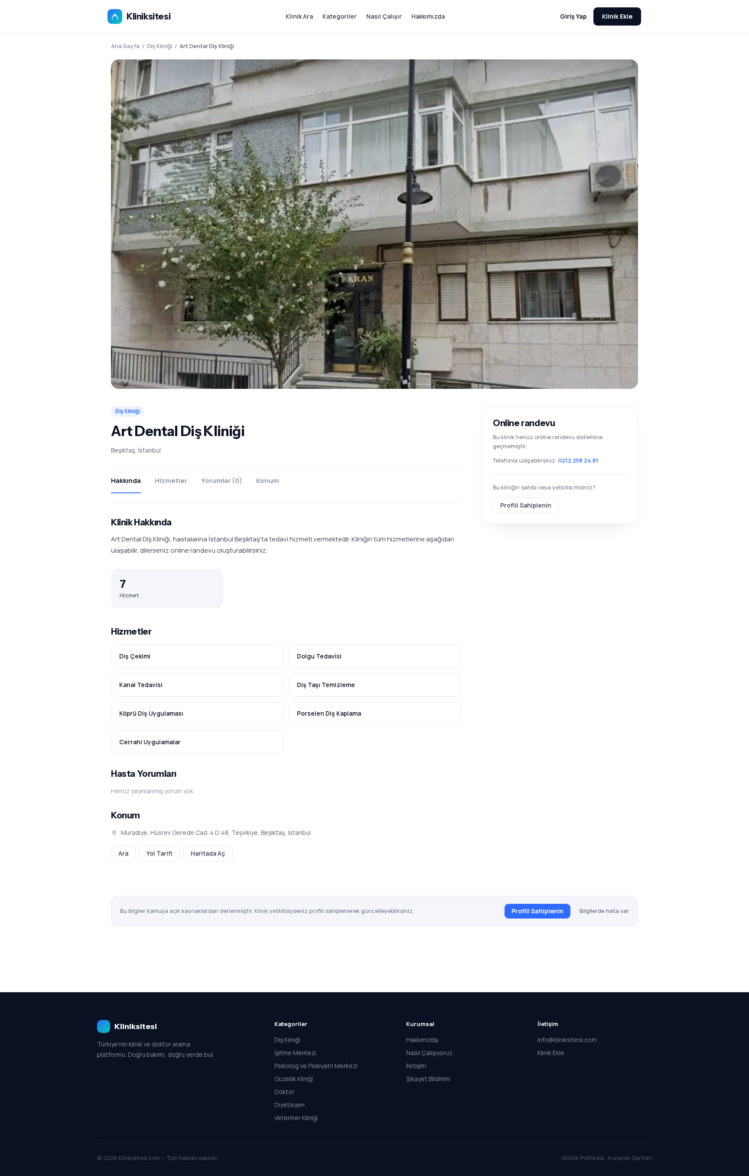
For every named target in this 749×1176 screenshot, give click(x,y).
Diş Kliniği (159, 46)
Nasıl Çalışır (384, 16)
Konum (267, 480)
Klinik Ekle (617, 16)
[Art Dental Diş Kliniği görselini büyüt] (374, 224)
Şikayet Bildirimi (428, 1079)
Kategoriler (339, 16)
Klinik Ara (299, 16)
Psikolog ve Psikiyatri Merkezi (316, 1066)
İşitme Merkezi (295, 1053)
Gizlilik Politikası (583, 1158)
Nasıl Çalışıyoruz (429, 1053)
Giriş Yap (573, 16)
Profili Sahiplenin (525, 505)
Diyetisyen (289, 1105)
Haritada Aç (208, 853)
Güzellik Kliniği (293, 1079)
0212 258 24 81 (578, 460)
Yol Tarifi (160, 853)
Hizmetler (171, 480)
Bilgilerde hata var (604, 911)
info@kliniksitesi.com (567, 1040)
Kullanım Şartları (630, 1158)
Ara (123, 853)
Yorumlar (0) (221, 480)
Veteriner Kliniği (296, 1118)
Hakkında (126, 480)
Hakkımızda (428, 16)
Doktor (284, 1092)
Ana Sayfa (125, 46)
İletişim (416, 1066)
